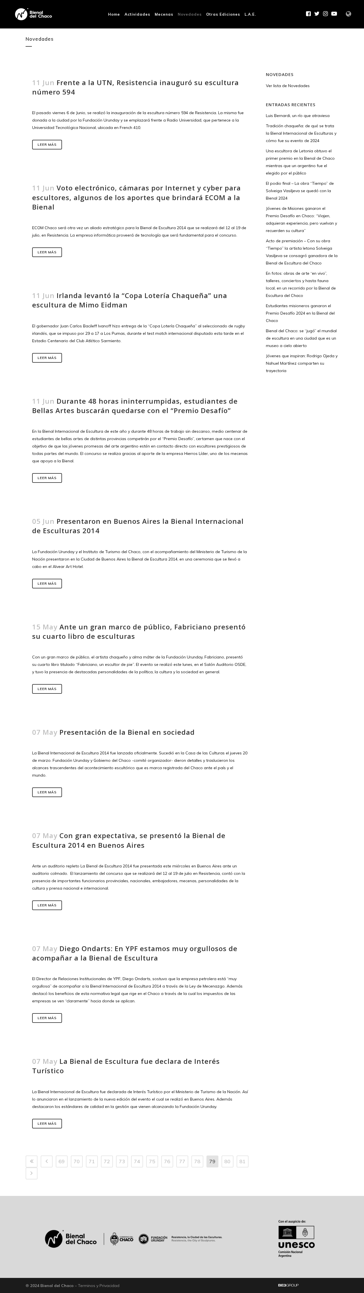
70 (77, 1161)
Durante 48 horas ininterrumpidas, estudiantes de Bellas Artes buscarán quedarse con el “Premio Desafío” (135, 405)
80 (227, 1161)
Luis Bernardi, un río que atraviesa (298, 115)
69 (62, 1161)
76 (167, 1161)
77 (182, 1161)
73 (122, 1161)
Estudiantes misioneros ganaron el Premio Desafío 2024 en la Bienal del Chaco (300, 313)
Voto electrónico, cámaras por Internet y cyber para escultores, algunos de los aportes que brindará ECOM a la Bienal (136, 197)
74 (137, 1161)
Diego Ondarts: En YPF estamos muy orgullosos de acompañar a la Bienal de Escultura (134, 953)
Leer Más (47, 144)
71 (92, 1161)
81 (242, 1161)
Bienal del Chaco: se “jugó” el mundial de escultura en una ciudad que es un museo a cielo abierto (301, 338)
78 (197, 1161)
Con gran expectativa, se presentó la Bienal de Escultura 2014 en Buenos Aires (129, 840)
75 (152, 1161)
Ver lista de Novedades (288, 85)
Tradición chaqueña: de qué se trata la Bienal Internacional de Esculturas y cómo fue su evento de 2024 (301, 133)
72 (107, 1161)
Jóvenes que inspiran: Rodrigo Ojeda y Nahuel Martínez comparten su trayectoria (302, 363)
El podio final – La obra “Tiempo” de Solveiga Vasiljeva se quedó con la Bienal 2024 (300, 191)
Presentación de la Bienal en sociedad (127, 732)
